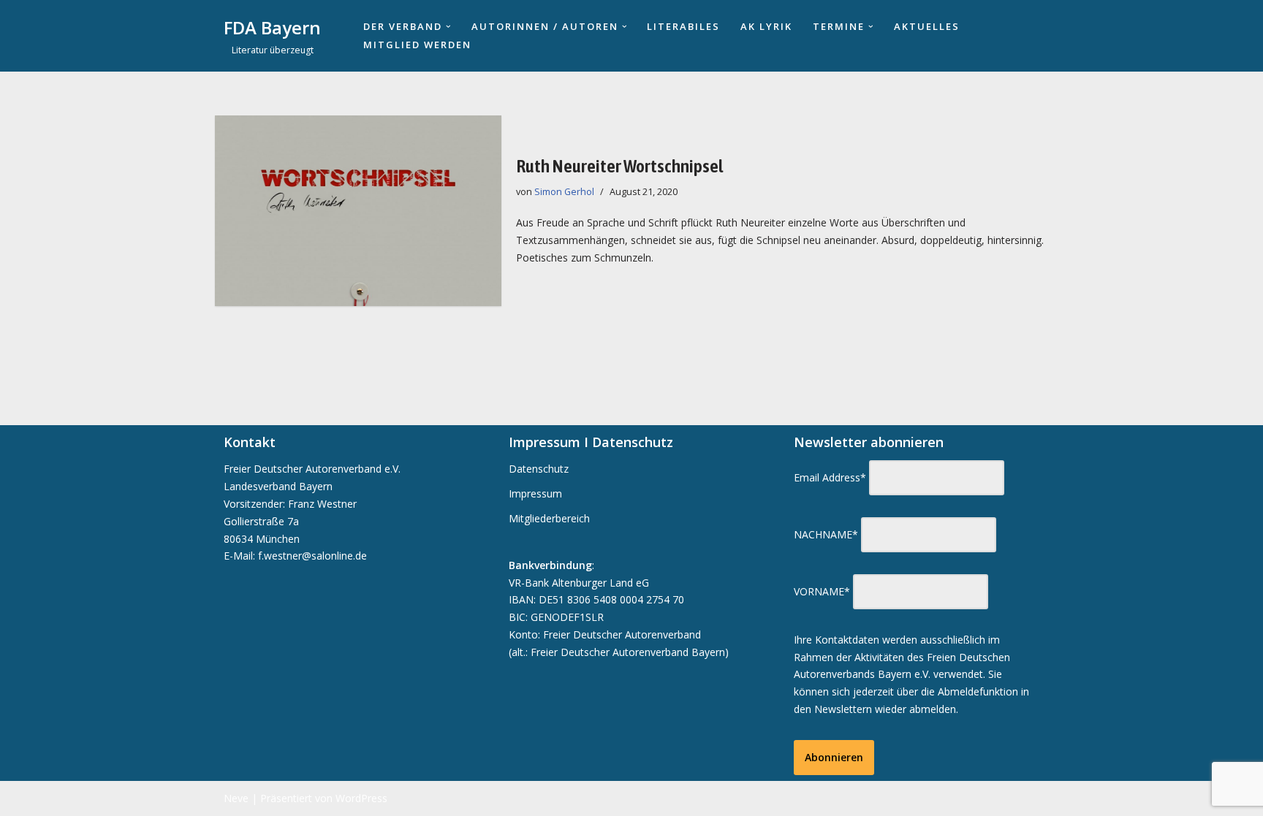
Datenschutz (539, 469)
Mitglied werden (417, 44)
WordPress (361, 798)
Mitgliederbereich (549, 518)
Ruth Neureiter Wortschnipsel (620, 166)
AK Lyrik (766, 26)
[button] (448, 26)
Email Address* (830, 477)
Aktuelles (927, 26)
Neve (236, 798)
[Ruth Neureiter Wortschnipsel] (358, 210)
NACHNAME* (826, 534)
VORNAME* (822, 591)
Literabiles (683, 26)
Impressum (535, 493)
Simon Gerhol (564, 192)
